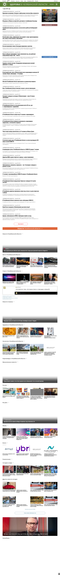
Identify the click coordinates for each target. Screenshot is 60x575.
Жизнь (5, 425)
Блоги (4, 443)
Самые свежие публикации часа (30, 513)
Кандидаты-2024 (30, 1)
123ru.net (55, 1)
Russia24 (4, 1)
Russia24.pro (5, 387)
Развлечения (6, 459)
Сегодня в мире (7, 463)
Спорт (22, 1)
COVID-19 (8, 1)
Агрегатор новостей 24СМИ (30, 509)
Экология (13, 1)
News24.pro (4, 444)
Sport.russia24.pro (5, 272)
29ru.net (4, 495)
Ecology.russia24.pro (6, 343)
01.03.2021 (52, 4)
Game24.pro (6, 538)
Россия (5, 385)
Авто (25, 1)
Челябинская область (8, 11)
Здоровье (17, 1)
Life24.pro (4, 427)
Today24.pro (4, 464)
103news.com (5, 481)
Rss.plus (36, 1)
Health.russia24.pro (6, 326)
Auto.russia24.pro (5, 256)
